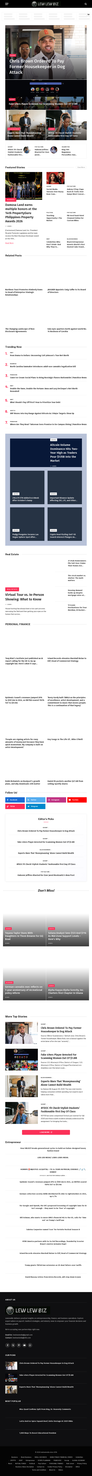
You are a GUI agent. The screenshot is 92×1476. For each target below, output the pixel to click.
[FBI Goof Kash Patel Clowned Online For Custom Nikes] (76, 204)
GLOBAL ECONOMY (78, 1460)
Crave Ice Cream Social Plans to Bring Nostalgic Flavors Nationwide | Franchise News (48, 377)
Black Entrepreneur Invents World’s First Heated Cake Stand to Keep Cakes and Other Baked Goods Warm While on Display (76, 244)
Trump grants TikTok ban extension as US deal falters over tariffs (53, 1265)
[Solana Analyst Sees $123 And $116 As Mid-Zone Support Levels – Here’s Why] (67, 921)
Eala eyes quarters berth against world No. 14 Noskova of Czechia (67, 330)
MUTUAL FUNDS (20, 1463)
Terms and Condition (39, 1470)
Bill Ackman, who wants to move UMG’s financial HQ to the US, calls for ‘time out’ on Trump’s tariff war (53, 1218)
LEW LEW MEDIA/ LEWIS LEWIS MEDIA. (53, 1157)
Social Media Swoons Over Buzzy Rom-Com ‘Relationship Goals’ (55, 191)
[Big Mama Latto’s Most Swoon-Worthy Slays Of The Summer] (53, 149)
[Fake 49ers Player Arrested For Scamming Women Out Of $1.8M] (46, 95)
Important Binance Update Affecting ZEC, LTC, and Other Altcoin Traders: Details (63, 499)
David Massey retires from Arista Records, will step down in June (53, 1277)
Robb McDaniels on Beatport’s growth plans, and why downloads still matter (22, 782)
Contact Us (40, 1467)
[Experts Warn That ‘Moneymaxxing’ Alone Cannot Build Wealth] (25, 125)
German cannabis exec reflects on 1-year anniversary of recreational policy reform (23, 989)
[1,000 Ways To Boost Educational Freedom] (11, 1436)
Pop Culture (66, 147)
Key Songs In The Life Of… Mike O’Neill (65, 739)
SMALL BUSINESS (40, 1457)
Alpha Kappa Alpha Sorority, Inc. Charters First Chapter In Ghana (66, 992)
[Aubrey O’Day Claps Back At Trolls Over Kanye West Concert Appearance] (76, 178)
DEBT (48, 239)
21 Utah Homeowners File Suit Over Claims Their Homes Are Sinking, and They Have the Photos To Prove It (77, 563)
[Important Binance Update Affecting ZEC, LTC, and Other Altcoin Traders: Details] (65, 482)
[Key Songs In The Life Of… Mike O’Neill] (67, 723)
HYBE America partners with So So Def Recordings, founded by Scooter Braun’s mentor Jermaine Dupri (53, 1242)
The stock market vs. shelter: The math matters (77, 578)
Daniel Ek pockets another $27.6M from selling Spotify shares (65, 782)
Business (10, 200)
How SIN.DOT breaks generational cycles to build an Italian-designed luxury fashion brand (53, 1149)
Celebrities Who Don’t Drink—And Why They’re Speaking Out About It (55, 244)
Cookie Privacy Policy (54, 1467)
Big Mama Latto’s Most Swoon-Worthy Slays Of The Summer (42, 152)
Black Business (13, 129)
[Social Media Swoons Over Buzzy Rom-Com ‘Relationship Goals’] (55, 178)
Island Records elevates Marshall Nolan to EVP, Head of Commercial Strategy (67, 659)
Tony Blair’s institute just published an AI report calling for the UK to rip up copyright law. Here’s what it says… (24, 661)
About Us (52, 1470)
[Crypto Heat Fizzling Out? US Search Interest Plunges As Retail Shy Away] (65, 518)
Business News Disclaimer (24, 1467)
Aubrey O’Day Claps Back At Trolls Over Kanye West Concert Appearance (76, 191)
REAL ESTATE (12, 147)
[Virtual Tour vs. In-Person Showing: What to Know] (28, 574)
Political (49, 212)
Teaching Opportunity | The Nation (54, 218)
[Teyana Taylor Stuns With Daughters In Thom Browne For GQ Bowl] (24, 921)
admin (9, 226)
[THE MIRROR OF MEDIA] (46, 4)
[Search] (85, 4)
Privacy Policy (82, 1463)
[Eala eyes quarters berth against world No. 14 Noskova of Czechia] (67, 312)
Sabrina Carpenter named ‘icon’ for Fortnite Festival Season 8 (53, 1229)
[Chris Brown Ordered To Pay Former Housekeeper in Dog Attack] (46, 52)
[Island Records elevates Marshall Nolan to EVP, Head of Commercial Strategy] (67, 642)
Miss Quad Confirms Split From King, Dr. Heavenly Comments (45, 1409)
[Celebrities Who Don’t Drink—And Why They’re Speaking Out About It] (55, 231)
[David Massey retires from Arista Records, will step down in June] (11, 1280)
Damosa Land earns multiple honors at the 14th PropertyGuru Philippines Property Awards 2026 (21, 213)
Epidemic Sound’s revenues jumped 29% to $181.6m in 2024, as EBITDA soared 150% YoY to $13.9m (24, 700)
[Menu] (6, 4)
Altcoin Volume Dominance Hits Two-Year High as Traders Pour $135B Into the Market (64, 452)
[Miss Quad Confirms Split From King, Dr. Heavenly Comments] (11, 1412)
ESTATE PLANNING (44, 1460)
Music (10, 1463)
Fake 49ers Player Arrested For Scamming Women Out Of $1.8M (43, 103)
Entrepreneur (30, 1460)
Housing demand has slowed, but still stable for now (15, 152)
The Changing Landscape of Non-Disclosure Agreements (20, 330)
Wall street (70, 1463)
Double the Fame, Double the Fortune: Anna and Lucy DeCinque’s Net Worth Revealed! (44, 389)
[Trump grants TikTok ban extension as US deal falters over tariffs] (11, 1268)
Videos (60, 1470)
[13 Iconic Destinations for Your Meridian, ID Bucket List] (60, 609)
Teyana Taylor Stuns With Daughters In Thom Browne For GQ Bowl (24, 936)
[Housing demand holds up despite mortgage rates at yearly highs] (60, 594)
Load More (45, 1132)
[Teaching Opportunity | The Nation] (55, 204)
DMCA (78, 1467)
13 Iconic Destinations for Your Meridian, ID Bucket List (77, 607)
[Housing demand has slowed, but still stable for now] (26, 149)
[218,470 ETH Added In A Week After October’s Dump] (27, 482)
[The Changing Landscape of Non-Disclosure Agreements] (24, 312)
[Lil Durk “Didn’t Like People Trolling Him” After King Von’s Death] (80, 149)
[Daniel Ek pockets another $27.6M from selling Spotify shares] (67, 765)
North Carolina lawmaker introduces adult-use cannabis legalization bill (43, 366)
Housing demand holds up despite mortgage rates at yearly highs (76, 592)
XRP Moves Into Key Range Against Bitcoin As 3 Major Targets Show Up (42, 413)
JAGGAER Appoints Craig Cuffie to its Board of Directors (67, 290)
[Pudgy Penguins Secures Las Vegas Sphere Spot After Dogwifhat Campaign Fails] (27, 518)
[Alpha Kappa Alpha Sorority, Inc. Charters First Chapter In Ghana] (67, 974)
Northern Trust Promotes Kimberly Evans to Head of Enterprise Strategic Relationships (24, 292)
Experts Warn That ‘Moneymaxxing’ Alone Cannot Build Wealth (24, 134)
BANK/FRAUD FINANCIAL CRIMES (61, 1457)
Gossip (12, 55)
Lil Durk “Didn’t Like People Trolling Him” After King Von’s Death (69, 152)
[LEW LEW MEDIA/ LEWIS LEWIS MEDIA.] (11, 1160)
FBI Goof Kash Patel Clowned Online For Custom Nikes (75, 218)
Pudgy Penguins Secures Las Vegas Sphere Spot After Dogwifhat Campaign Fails (25, 535)
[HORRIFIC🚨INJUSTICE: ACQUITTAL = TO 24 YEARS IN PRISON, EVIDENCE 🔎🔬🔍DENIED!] (11, 1172)
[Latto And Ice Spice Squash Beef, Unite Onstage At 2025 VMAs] (11, 1424)
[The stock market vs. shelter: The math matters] (60, 579)
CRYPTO (12, 410)
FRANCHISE (13, 374)
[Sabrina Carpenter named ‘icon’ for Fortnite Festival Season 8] (11, 1232)
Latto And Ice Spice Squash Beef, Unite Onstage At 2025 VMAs (46, 1421)
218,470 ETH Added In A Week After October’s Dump (25, 499)
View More (81, 167)
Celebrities (79, 1457)
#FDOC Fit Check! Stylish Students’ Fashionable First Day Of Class (64, 134)
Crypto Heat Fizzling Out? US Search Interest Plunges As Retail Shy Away (63, 535)
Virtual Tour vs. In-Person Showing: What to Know (24, 597)
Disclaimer (69, 1467)
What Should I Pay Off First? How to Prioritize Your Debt (35, 402)
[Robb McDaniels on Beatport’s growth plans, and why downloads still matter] (24, 765)
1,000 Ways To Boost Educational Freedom (37, 1433)
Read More (9, 243)
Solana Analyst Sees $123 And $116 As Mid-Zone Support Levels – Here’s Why (67, 936)
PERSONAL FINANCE (56, 1463)
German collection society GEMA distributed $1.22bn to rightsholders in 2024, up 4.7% (53, 1195)
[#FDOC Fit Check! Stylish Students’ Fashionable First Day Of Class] (66, 125)
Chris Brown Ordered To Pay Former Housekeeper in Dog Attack (37, 66)
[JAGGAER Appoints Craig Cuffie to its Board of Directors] (67, 273)
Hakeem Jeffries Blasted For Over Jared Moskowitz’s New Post (46, 875)
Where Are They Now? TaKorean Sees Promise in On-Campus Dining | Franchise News (48, 424)
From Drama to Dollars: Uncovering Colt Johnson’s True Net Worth (39, 355)
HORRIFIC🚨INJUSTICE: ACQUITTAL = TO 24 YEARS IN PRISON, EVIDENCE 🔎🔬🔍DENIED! (53, 1170)
